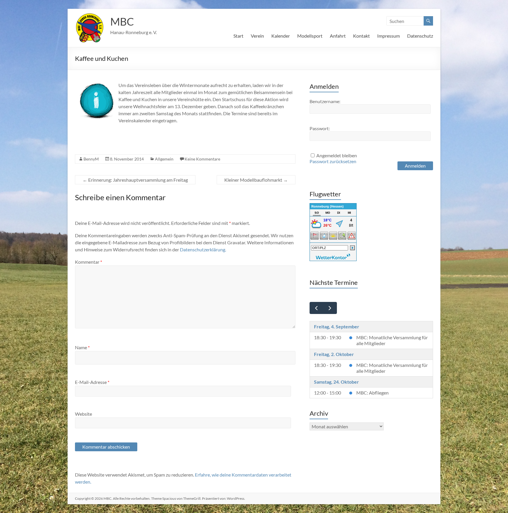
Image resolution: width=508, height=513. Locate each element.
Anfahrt (338, 36)
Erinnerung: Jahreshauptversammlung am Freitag (135, 180)
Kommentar (88, 262)
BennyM (91, 158)
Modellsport (309, 36)
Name (82, 347)
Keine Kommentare (202, 158)
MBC (122, 21)
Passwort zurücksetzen (333, 161)
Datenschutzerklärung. (203, 249)
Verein (257, 36)
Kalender (280, 36)
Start (238, 36)
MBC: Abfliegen (372, 392)
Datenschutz (420, 36)
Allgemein (164, 158)
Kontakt (361, 36)
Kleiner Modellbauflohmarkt (256, 180)
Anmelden (415, 165)
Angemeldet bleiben (336, 155)
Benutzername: (325, 101)
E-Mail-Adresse (92, 382)
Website (83, 414)
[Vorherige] (316, 308)
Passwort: (320, 128)
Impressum (388, 36)
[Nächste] (330, 308)
